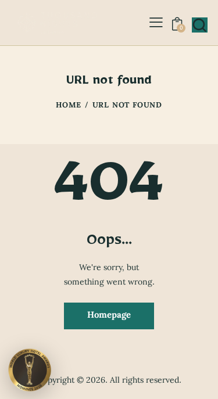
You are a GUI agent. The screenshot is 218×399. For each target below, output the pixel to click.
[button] (156, 22)
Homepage (109, 315)
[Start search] (199, 25)
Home (68, 106)
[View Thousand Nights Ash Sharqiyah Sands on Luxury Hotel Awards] (29, 369)
